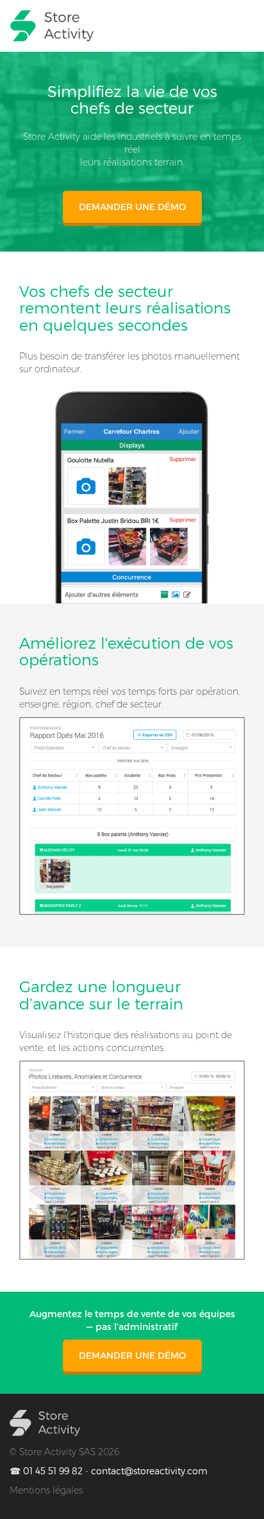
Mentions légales (46, 1490)
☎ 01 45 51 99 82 (46, 1471)
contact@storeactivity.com (149, 1471)
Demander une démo (132, 207)
